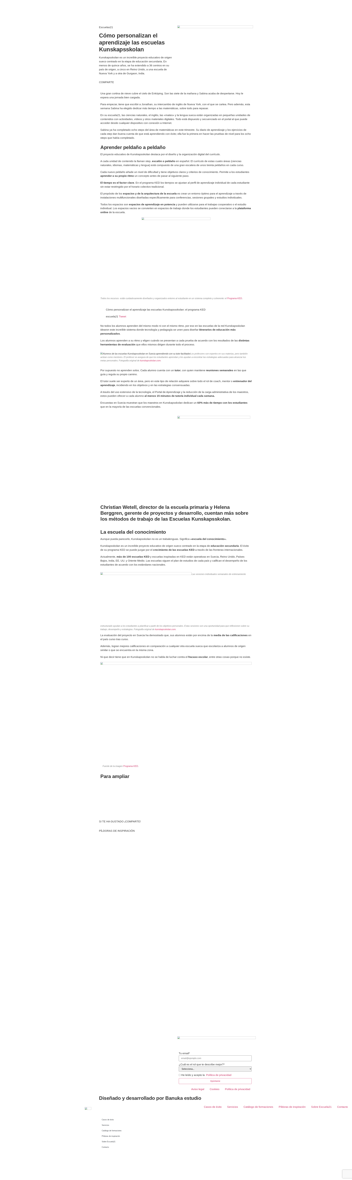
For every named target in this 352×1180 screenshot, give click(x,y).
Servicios (232, 1106)
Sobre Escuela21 (321, 1106)
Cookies (214, 1089)
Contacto (342, 1106)
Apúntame (215, 1081)
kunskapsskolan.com (150, 360)
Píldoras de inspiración (292, 1106)
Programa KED (234, 298)
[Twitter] (110, 1156)
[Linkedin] (117, 1156)
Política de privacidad (237, 1089)
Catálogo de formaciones (258, 1106)
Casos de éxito (213, 1106)
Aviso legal (197, 1089)
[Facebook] (102, 1156)
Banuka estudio (183, 1098)
